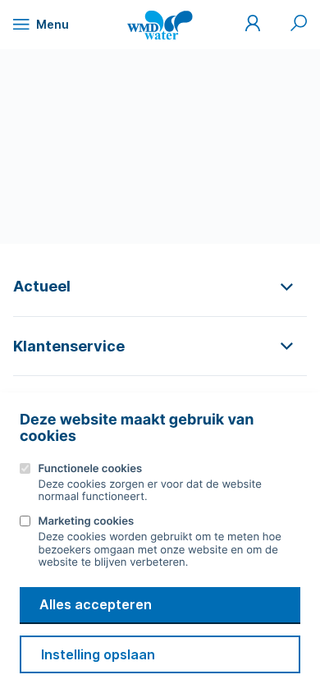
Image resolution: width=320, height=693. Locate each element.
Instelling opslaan (98, 654)
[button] (160, 286)
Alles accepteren (95, 604)
